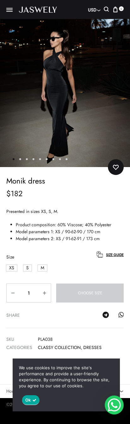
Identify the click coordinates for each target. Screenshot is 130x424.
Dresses (92, 347)
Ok (28, 399)
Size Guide (115, 254)
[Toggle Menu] (9, 10)
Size (10, 257)
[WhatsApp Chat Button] (114, 405)
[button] (11, 268)
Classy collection (59, 347)
